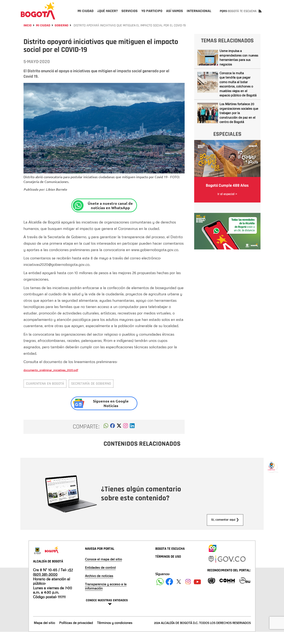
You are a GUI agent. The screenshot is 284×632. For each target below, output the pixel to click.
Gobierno (61, 25)
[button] (106, 427)
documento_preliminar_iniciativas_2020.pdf (50, 370)
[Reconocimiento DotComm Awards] (227, 580)
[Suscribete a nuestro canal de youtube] (197, 581)
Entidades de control (100, 567)
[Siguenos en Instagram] (188, 581)
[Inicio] (38, 11)
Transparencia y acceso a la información (106, 586)
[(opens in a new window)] (125, 427)
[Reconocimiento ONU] (211, 580)
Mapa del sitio (44, 623)
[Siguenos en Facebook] (160, 581)
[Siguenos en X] (178, 581)
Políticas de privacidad (76, 623)
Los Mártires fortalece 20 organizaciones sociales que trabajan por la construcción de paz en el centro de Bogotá (239, 113)
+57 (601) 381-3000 (53, 572)
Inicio (27, 25)
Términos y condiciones (114, 623)
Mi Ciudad (43, 25)
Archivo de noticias (99, 576)
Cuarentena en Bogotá (45, 383)
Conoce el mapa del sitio (103, 559)
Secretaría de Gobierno (91, 383)
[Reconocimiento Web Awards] (244, 580)
